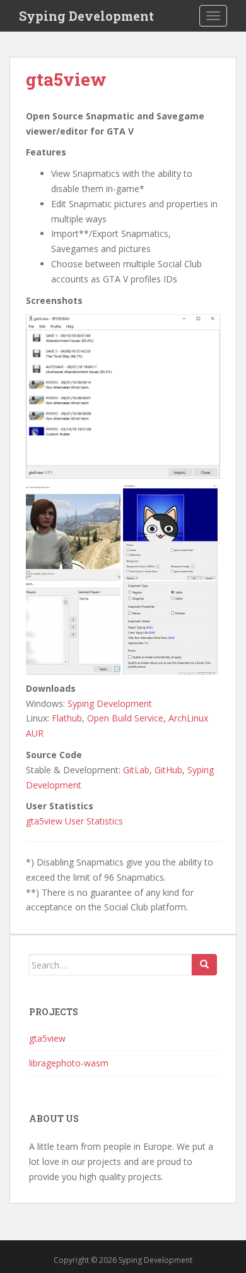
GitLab (136, 770)
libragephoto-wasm (68, 1063)
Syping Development (86, 16)
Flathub (67, 718)
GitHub (168, 770)
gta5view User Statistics (74, 821)
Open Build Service (125, 718)
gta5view (47, 1038)
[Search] (204, 964)
